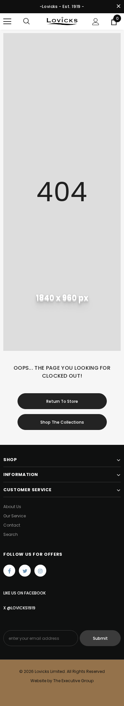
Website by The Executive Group (62, 680)
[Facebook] (9, 571)
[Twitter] (25, 571)
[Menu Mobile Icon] (7, 21)
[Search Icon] (26, 21)
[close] (118, 6)
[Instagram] (40, 571)
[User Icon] (95, 21)
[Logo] (62, 21)
